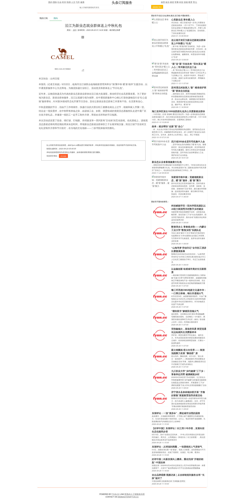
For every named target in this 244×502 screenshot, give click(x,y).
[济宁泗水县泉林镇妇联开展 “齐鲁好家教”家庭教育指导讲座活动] (160, 398)
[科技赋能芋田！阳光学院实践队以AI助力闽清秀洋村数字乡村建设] (160, 211)
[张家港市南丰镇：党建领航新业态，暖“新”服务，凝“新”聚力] (161, 181)
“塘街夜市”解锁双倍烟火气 (185, 311)
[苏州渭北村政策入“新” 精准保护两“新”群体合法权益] (161, 90)
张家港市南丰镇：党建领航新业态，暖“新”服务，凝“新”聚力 (187, 178)
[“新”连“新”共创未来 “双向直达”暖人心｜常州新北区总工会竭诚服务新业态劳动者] (161, 69)
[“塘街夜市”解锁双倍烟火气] (160, 317)
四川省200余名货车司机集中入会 (188, 141)
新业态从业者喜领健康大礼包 (167, 162)
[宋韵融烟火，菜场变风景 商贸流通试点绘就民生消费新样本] (160, 334)
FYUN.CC (115, 494)
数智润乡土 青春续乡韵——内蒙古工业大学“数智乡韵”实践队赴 (188, 228)
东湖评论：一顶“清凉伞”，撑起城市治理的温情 (176, 413)
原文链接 (63, 156)
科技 (181, 2)
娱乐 (167, 2)
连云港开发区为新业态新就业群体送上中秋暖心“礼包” (188, 41)
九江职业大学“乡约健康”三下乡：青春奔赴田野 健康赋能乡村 (188, 372)
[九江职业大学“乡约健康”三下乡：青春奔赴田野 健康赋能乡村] (160, 377)
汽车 (78, 2)
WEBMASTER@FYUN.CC (128, 497)
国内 (50, 2)
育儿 (195, 2)
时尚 (64, 2)
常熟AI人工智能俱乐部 (134, 494)
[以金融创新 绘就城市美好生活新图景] (160, 275)
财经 (172, 2)
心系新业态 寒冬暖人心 (183, 19)
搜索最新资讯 (157, 7)
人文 (73, 2)
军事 (177, 2)
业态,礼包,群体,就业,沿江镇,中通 (171, 15)
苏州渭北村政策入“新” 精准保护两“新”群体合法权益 (188, 89)
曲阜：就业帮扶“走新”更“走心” (168, 126)
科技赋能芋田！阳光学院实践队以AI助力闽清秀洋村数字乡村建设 (188, 207)
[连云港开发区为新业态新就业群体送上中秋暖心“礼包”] (161, 42)
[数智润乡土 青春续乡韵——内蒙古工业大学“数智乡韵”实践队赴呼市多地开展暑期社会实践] (160, 232)
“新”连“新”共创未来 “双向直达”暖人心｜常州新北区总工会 (188, 65)
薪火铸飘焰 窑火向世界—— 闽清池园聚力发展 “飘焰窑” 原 (188, 351)
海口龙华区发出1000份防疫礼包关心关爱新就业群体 (178, 111)
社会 (59, 2)
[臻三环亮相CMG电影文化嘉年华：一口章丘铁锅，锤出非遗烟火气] (160, 296)
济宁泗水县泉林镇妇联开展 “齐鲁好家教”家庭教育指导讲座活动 (188, 393)
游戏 (186, 2)
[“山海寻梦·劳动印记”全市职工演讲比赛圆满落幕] (160, 253)
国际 (55, 2)
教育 (190, 2)
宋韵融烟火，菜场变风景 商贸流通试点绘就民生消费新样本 (188, 330)
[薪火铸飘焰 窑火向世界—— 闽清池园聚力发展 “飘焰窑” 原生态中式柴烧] (160, 356)
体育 (163, 2)
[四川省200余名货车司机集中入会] (161, 142)
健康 (82, 2)
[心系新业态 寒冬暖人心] (161, 20)
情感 (69, 2)
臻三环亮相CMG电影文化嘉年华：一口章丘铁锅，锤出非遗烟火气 (188, 291)
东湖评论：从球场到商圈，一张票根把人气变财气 (177, 446)
